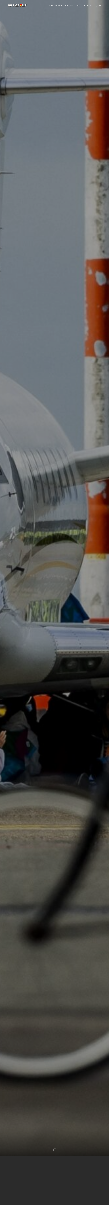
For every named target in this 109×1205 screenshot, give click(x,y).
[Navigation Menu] (100, 5)
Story (51, 5)
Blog (66, 5)
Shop (71, 5)
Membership (58, 5)
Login (77, 5)
